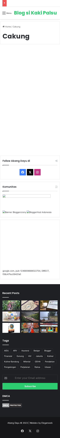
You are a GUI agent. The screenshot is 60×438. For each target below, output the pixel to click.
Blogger (47, 350)
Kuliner (9, 54)
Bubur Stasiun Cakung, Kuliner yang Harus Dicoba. (30, 66)
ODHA (37, 361)
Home (7, 26)
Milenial (26, 361)
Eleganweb (46, 423)
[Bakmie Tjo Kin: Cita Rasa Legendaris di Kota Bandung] (49, 328)
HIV (29, 356)
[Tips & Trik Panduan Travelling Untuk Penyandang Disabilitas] (30, 328)
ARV (15, 350)
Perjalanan (25, 367)
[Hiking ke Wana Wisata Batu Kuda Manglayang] (11, 305)
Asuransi (25, 350)
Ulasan (48, 367)
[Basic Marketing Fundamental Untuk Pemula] (49, 305)
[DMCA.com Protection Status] (12, 406)
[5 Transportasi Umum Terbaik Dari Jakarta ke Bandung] (30, 317)
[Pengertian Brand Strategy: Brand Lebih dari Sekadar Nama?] (30, 305)
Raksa (37, 367)
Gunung (20, 356)
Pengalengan (10, 367)
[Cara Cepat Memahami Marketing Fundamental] (11, 317)
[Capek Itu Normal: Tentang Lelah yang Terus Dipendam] (49, 317)
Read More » (15, 141)
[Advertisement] (30, 246)
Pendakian (50, 361)
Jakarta (39, 356)
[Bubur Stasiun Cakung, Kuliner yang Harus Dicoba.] (30, 102)
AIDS (6, 350)
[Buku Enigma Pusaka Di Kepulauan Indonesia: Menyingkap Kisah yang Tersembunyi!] (11, 328)
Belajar (37, 350)
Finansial (8, 356)
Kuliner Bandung (11, 361)
